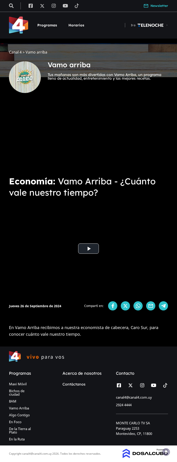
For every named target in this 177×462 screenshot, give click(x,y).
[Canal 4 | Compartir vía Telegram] (163, 305)
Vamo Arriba (19, 408)
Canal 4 (15, 52)
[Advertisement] (88, 138)
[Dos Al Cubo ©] (145, 456)
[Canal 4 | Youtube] (65, 5)
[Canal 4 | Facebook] (30, 5)
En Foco (15, 422)
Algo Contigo (19, 415)
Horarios (76, 25)
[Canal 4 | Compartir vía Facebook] (112, 305)
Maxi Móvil (18, 384)
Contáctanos (74, 384)
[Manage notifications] (166, 452)
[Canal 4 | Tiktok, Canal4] (77, 5)
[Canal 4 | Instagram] (54, 5)
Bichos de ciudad (16, 393)
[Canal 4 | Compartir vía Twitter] (125, 305)
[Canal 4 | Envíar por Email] (150, 305)
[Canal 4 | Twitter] (42, 5)
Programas (47, 25)
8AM (12, 401)
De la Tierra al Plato (20, 430)
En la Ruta (17, 439)
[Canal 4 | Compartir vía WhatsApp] (138, 305)
